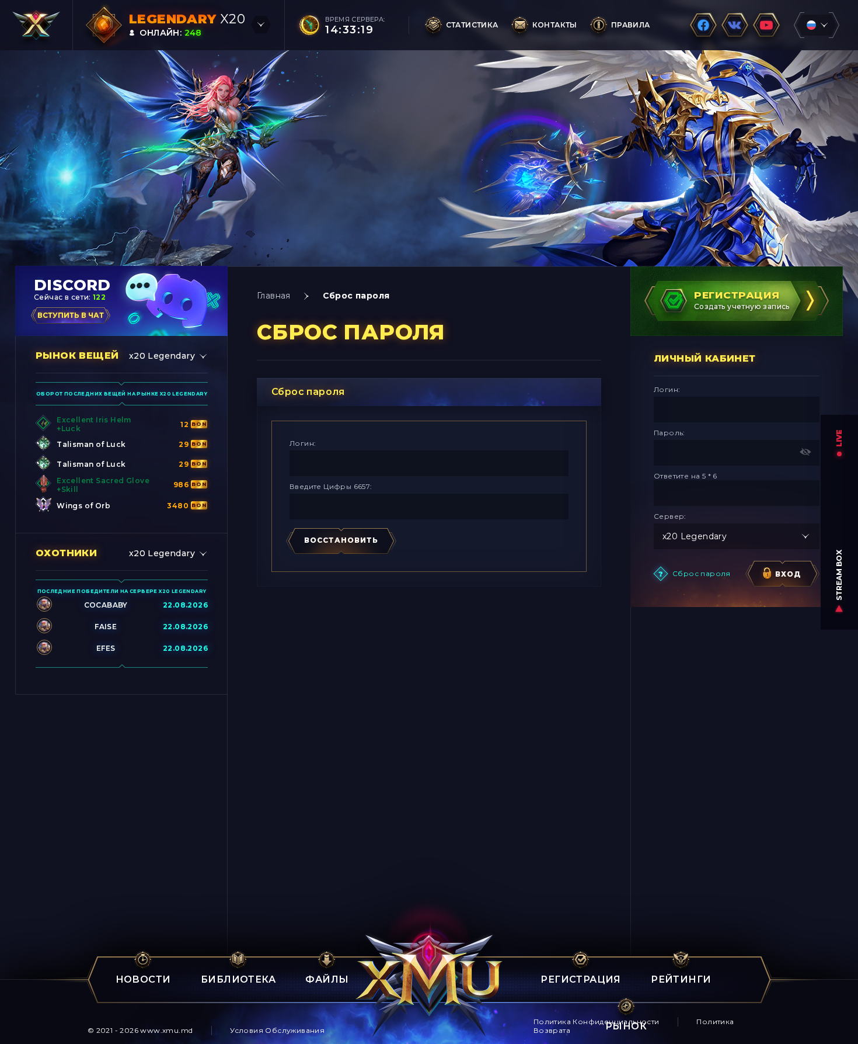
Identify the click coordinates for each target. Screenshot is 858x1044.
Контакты (554, 24)
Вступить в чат (70, 315)
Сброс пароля (701, 573)
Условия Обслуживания (277, 1030)
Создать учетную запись (742, 300)
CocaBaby (106, 605)
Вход (788, 574)
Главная (274, 295)
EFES (106, 648)
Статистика (472, 24)
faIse (106, 626)
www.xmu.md (166, 1030)
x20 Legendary (162, 356)
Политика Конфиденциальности (596, 1021)
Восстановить (341, 540)
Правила (630, 24)
